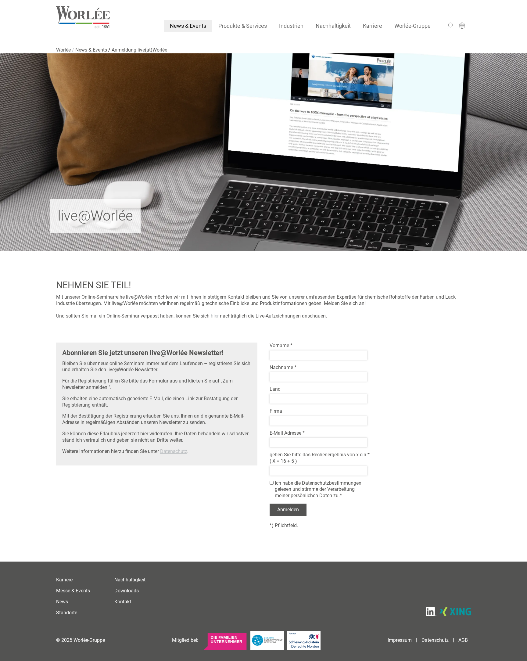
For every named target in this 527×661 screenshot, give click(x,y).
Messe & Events (73, 591)
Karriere (372, 26)
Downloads (126, 591)
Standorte (66, 613)
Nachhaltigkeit (333, 26)
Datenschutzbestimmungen (331, 483)
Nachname (283, 367)
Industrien (291, 26)
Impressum (400, 640)
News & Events (188, 26)
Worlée (64, 50)
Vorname (281, 345)
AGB (463, 640)
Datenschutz (173, 451)
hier (215, 316)
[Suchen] (449, 25)
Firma (276, 411)
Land (275, 389)
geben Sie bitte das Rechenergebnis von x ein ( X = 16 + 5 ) (320, 458)
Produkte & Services (242, 26)
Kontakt (122, 602)
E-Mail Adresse (287, 433)
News (62, 602)
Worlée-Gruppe (412, 26)
